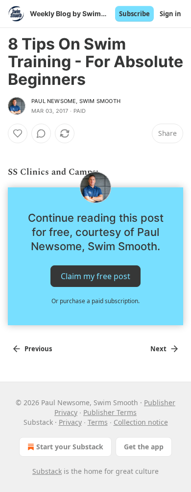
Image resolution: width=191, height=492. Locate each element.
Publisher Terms (110, 412)
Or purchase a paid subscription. (95, 301)
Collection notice (141, 422)
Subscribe (134, 13)
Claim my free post (95, 276)
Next (158, 348)
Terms (98, 422)
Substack (47, 471)
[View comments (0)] (41, 133)
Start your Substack (69, 446)
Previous (38, 348)
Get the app (144, 446)
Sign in (170, 13)
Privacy (70, 422)
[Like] (17, 133)
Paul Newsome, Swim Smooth (75, 101)
